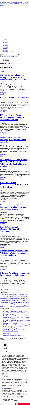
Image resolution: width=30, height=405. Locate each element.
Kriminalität (18, 298)
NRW (24, 300)
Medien (5, 50)
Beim (1, 294)
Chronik (5, 47)
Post (28, 302)
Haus (25, 296)
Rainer (1, 304)
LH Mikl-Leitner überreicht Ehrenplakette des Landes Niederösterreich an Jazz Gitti (13, 77)
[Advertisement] (15, 22)
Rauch (8, 304)
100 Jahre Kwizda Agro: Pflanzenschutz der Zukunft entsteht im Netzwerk (12, 117)
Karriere (5, 45)
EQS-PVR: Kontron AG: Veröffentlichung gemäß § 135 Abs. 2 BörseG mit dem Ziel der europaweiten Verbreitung (16, 322)
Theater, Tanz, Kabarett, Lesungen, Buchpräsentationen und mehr (13, 139)
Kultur (5, 48)
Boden (4, 294)
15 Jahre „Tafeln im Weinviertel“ (14, 97)
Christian (22, 294)
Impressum (6, 333)
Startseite (5, 39)
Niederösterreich (17, 300)
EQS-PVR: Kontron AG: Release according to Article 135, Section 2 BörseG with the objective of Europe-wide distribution (16, 313)
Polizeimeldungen (8, 51)
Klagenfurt (10, 298)
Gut (19, 296)
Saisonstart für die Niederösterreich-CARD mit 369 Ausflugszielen (14, 184)
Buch (11, 294)
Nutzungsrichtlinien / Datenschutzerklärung (14, 335)
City (26, 294)
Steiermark (12, 306)
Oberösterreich (4, 302)
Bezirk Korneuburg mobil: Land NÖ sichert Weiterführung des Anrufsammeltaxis (14, 253)
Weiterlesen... (3, 92)
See (19, 304)
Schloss (16, 304)
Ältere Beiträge (4, 289)
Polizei (25, 302)
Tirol (17, 306)
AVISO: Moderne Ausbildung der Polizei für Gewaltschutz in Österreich (15, 330)
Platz (20, 302)
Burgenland (16, 294)
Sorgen (6, 306)
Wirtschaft (6, 41)
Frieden (11, 296)
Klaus (13, 298)
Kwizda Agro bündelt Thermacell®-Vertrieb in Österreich (11, 229)
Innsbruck (2, 298)
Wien (26, 306)
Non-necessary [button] (6, 387)
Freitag (8, 296)
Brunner (8, 294)
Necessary (6, 376)
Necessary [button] (4, 374)
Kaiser (6, 298)
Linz (9, 300)
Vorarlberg (21, 306)
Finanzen (5, 44)
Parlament (12, 302)
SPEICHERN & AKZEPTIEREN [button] (11, 400)
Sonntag (2, 306)
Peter (17, 302)
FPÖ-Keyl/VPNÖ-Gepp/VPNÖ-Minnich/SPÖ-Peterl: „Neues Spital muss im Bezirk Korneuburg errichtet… (15, 162)
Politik (5, 42)
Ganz (15, 296)
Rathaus (5, 304)
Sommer (26, 304)
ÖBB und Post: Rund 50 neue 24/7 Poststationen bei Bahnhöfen (14, 274)
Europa (2, 296)
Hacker (22, 296)
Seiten (21, 304)
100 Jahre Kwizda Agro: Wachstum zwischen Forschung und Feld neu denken (13, 207)
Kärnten (25, 298)
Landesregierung (4, 300)
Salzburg (12, 304)
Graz (17, 296)
